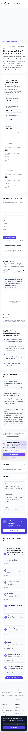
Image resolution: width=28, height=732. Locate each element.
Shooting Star (11, 616)
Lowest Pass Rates (6, 698)
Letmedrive (10, 593)
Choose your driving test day (6, 271)
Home (4, 46)
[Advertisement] (14, 26)
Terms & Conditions (20, 710)
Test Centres (11, 46)
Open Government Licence (13, 436)
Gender (5, 211)
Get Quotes (15, 530)
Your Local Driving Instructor (15, 666)
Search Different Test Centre (9, 41)
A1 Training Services (12, 569)
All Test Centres (6, 692)
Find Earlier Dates (13, 454)
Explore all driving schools (14, 678)
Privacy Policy (18, 713)
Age (4, 217)
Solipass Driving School (14, 654)
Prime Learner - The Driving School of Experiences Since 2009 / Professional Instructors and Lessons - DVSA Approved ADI (15, 552)
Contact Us (18, 707)
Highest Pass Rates (7, 695)
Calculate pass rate (10, 237)
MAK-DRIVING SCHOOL (13, 581)
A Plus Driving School (13, 628)
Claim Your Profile (19, 695)
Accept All (14, 727)
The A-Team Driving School (15, 605)
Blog (3, 707)
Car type (5, 223)
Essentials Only (14, 724)
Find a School (18, 692)
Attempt (5, 229)
